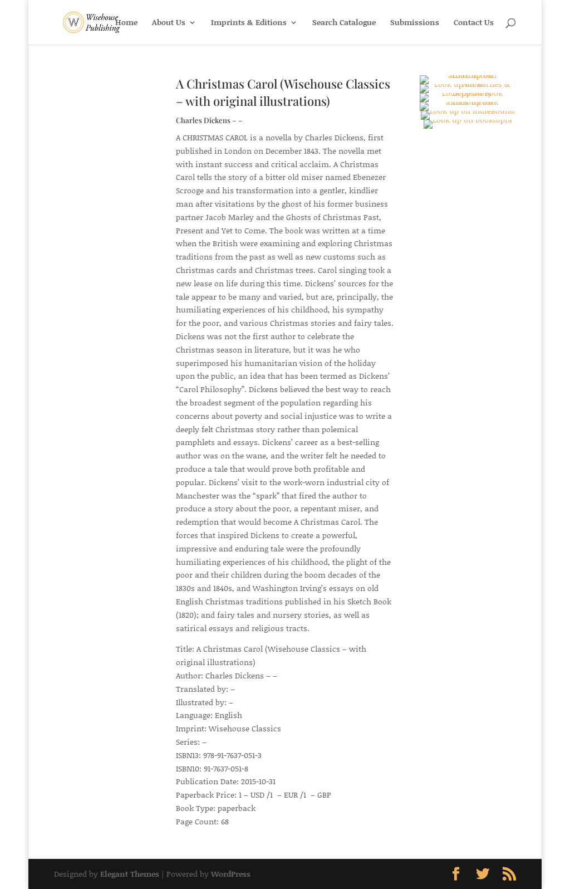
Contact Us (474, 23)
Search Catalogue (344, 23)
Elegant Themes (129, 874)
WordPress (230, 874)
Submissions (414, 23)
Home (126, 23)
